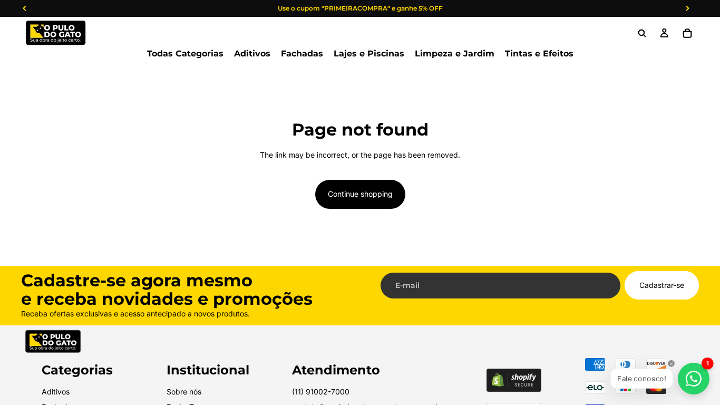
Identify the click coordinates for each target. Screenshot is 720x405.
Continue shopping (360, 193)
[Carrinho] (687, 33)
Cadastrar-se (661, 285)
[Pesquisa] (642, 33)
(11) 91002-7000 (320, 391)
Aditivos (56, 391)
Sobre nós (184, 391)
